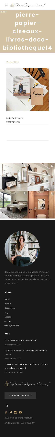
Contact (8, 321)
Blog (6, 312)
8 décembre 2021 (13, 344)
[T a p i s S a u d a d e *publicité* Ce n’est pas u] (14, 204)
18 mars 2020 (12, 62)
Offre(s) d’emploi (12, 325)
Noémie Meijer (16, 118)
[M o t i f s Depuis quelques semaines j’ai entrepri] (14, 177)
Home (7, 299)
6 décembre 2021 (13, 358)
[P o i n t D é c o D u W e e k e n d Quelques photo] (41, 204)
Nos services (10, 308)
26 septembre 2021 (13, 372)
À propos (8, 317)
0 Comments (13, 121)
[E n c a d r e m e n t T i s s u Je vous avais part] (41, 177)
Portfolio (8, 303)
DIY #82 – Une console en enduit (21, 340)
